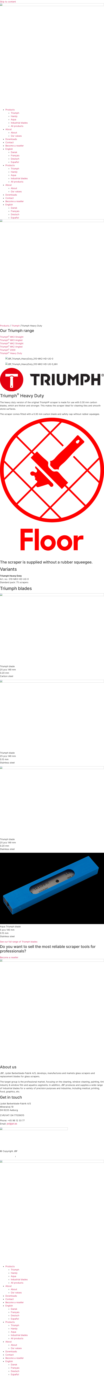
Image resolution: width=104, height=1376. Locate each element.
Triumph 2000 (7, 350)
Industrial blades (19, 122)
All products (17, 126)
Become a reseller (14, 145)
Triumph (15, 113)
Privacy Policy (7, 1156)
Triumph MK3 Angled (11, 340)
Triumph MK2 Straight (11, 343)
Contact (9, 142)
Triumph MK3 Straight (11, 336)
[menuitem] (54, 149)
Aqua (13, 119)
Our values (16, 135)
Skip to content (8, 1)
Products (10, 109)
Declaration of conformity (29, 1156)
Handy (14, 116)
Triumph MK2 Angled (11, 346)
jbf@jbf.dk (12, 1123)
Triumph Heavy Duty (11, 353)
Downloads (11, 139)
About (8, 129)
